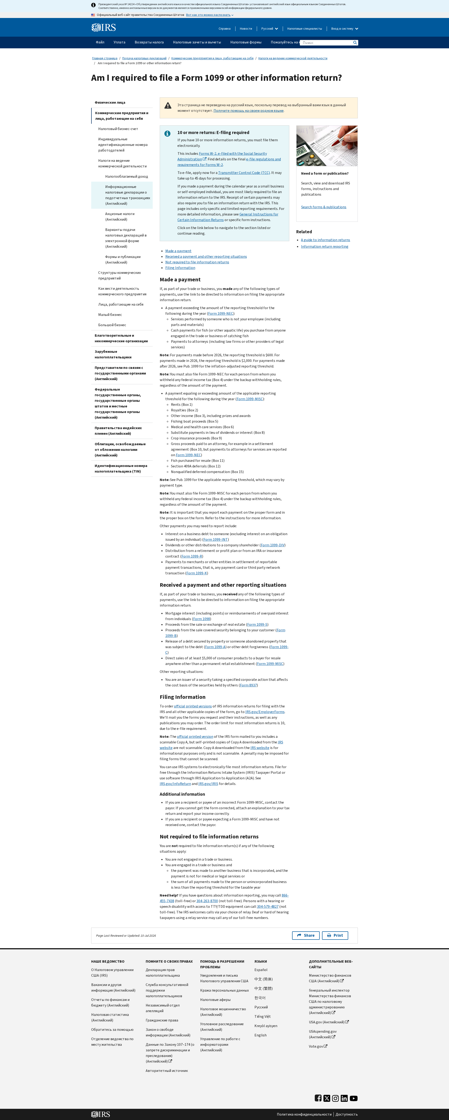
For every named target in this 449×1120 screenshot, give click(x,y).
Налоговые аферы (215, 999)
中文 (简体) (263, 979)
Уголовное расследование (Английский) (222, 1026)
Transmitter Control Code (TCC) (244, 172)
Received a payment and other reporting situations (206, 256)
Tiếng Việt (262, 1016)
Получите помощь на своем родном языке (249, 110)
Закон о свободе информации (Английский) (168, 1032)
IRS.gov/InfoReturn (175, 783)
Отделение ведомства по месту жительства (112, 1041)
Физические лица (110, 102)
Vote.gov (316, 1046)
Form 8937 (248, 685)
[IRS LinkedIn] (344, 1097)
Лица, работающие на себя (120, 304)
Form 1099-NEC (220, 313)
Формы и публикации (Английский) (123, 259)
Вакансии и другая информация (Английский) (113, 987)
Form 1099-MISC (250, 398)
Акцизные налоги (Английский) (119, 216)
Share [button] (309, 935)
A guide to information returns (325, 239)
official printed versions (193, 706)
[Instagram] (335, 1097)
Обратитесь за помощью (112, 1029)
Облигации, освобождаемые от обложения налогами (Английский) (120, 450)
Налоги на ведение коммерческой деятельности (292, 58)
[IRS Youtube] (354, 1097)
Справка (225, 28)
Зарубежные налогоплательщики (113, 354)
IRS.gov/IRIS (208, 783)
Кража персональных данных (224, 990)
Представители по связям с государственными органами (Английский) (120, 373)
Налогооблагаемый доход (126, 176)
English (260, 1035)
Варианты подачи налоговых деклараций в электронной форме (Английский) (126, 238)
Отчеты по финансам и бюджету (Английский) (110, 1002)
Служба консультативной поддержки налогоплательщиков (167, 990)
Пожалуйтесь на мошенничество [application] (298, 42)
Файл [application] (100, 42)
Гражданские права (162, 1020)
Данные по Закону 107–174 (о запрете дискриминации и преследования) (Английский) (170, 1053)
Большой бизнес (112, 324)
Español (261, 969)
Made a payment (178, 250)
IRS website (259, 747)
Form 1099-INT (215, 539)
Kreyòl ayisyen (265, 1025)
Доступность (347, 1114)
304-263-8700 (207, 900)
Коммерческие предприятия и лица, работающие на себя (212, 58)
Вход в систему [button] (342, 28)
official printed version (195, 736)
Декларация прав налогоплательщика (163, 972)
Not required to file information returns (197, 262)
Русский (267, 28)
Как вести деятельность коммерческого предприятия (122, 291)
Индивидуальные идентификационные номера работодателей (123, 145)
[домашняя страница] (104, 25)
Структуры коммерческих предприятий (119, 275)
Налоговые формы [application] (245, 42)
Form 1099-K (196, 573)
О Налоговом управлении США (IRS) (112, 972)
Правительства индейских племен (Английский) (118, 430)
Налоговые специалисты (304, 28)
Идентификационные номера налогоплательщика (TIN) (121, 468)
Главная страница (104, 58)
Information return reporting (324, 246)
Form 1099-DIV (272, 545)
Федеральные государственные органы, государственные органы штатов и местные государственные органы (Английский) (118, 403)
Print (338, 935)
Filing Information (180, 267)
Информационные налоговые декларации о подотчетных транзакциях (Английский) (127, 195)
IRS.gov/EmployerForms (265, 711)
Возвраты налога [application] (149, 42)
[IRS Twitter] (326, 1097)
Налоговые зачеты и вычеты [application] (197, 42)
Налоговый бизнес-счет (118, 128)
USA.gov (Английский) (326, 1022)
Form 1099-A (215, 646)
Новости (246, 28)
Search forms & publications (323, 207)
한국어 (260, 997)
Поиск (355, 43)
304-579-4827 (268, 906)
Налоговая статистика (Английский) (110, 1017)
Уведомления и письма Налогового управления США (224, 978)
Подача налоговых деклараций (144, 58)
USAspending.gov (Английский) (323, 1034)
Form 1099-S (257, 624)
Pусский (261, 1007)
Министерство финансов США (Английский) (330, 978)
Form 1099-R (191, 556)
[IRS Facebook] (318, 1097)
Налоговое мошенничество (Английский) (223, 1012)
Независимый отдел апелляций (163, 1008)
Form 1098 (201, 618)
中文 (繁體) (263, 988)
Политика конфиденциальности (304, 1114)
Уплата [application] (119, 42)
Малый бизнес (110, 314)
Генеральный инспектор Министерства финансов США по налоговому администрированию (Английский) (330, 1001)
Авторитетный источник (167, 1070)
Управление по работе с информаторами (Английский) (220, 1044)
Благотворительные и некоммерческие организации (121, 338)
